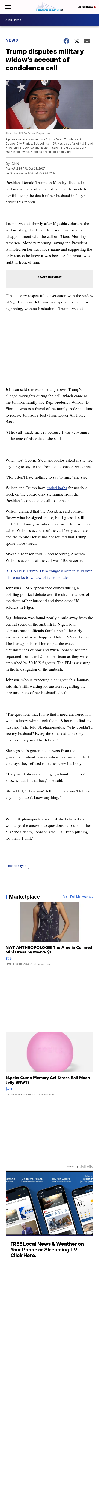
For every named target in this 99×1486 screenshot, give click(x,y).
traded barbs (57, 487)
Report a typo (17, 866)
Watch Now (86, 7)
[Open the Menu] (7, 7)
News (12, 40)
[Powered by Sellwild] (86, 1166)
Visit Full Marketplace (78, 896)
